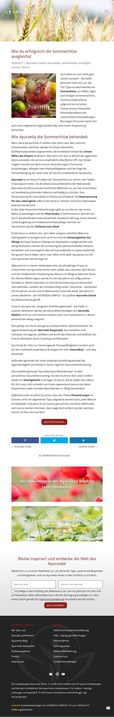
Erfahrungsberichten (21, 709)
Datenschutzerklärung (51, 599)
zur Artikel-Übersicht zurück (54, 455)
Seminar (16, 67)
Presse (15, 656)
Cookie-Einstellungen (65, 661)
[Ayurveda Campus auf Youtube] (63, 674)
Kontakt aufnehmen (22, 635)
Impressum (17, 661)
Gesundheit (53, 63)
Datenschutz (61, 656)
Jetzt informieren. (54, 422)
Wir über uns (18, 630)
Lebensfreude (69, 63)
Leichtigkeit (84, 63)
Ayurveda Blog (19, 640)
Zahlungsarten (62, 646)
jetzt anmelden (55, 605)
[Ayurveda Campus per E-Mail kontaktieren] (50, 674)
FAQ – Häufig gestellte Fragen (70, 635)
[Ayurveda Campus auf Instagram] (57, 674)
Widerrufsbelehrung (65, 651)
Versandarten (61, 640)
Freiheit (42, 63)
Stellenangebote (20, 651)
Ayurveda (31, 63)
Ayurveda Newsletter (23, 646)
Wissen (26, 67)
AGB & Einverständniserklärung (71, 630)
